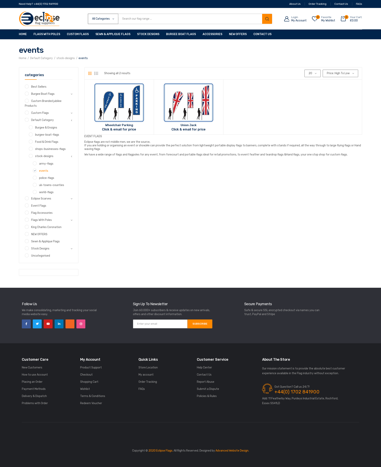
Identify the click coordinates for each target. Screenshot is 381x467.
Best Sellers (38, 86)
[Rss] (69, 323)
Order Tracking (148, 382)
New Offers (238, 34)
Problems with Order (35, 403)
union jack (188, 125)
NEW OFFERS (39, 234)
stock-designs (66, 58)
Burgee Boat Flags (181, 34)
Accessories (212, 34)
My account (146, 374)
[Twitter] (37, 323)
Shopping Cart (89, 382)
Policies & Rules (207, 396)
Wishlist (85, 389)
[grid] (89, 73)
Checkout (86, 374)
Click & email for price (119, 129)
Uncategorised (40, 255)
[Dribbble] (80, 323)
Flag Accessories (42, 213)
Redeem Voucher (91, 403)
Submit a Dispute (208, 389)
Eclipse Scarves (41, 198)
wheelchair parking (119, 125)
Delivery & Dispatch (34, 396)
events (43, 171)
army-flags (46, 163)
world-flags (46, 192)
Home (23, 34)
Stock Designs (148, 34)
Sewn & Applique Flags (112, 34)
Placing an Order (32, 382)
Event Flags (38, 205)
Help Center (204, 367)
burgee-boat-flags (47, 134)
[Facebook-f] (26, 323)
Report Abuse (205, 382)
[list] (96, 73)
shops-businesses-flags (50, 149)
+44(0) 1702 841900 (296, 392)
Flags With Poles (47, 34)
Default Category (41, 58)
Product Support (91, 367)
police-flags (46, 178)
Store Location (148, 367)
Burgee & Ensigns (46, 127)
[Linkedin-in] (59, 323)
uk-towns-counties (51, 185)
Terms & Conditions (92, 396)
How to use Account (35, 374)
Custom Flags (78, 34)
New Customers (32, 367)
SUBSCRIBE (199, 323)
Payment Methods (34, 389)
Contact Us (262, 34)
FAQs (142, 389)
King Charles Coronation (46, 227)
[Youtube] (48, 323)
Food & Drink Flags (46, 142)
